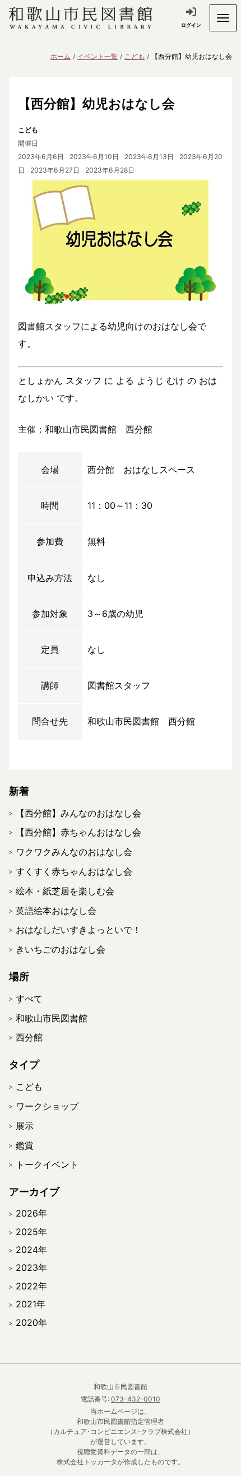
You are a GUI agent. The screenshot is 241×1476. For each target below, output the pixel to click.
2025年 (31, 1232)
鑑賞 (25, 1145)
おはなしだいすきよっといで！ (78, 929)
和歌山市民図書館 (51, 1018)
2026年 (31, 1213)
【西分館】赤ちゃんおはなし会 (78, 832)
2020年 (31, 1322)
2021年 (30, 1304)
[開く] (223, 17)
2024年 (31, 1250)
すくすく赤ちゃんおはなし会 (74, 871)
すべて (29, 998)
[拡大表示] (120, 240)
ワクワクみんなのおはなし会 (74, 851)
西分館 (29, 1037)
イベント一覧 (97, 56)
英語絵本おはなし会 (56, 910)
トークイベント (47, 1164)
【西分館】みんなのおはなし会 (78, 813)
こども (134, 56)
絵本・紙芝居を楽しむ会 (65, 891)
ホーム (60, 56)
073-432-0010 (135, 1399)
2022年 (31, 1286)
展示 (25, 1125)
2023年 (31, 1268)
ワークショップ (47, 1106)
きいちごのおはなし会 (60, 949)
